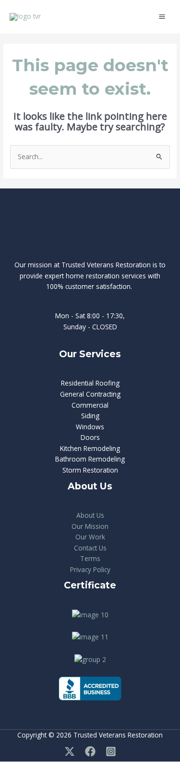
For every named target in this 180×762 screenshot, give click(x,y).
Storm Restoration (90, 470)
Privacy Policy (90, 569)
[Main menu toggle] (162, 16)
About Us (90, 515)
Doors (90, 437)
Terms (90, 558)
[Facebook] (90, 751)
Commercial (90, 405)
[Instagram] (111, 751)
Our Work (90, 536)
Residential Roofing (90, 382)
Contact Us (90, 547)
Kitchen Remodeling (90, 448)
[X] (69, 751)
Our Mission (90, 526)
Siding (90, 415)
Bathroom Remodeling (90, 458)
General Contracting (90, 394)
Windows (90, 426)
